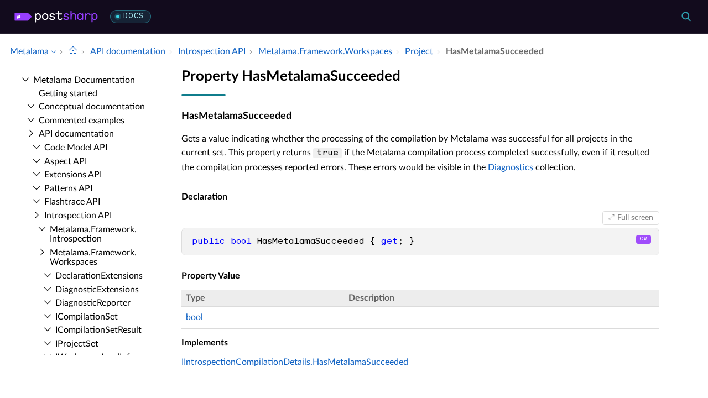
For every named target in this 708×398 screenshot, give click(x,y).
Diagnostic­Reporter (93, 302)
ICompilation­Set (86, 316)
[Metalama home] (56, 16)
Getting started (68, 93)
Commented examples (81, 120)
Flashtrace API (72, 201)
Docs (133, 16)
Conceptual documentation (92, 106)
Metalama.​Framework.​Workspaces (93, 257)
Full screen (635, 218)
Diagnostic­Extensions (97, 289)
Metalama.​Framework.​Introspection (93, 234)
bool (194, 317)
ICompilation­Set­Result (98, 330)
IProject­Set (76, 343)
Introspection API (78, 215)
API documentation (76, 133)
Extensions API (73, 174)
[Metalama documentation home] (73, 51)
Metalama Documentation (84, 80)
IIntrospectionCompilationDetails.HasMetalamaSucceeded (294, 362)
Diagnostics (510, 167)
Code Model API (75, 147)
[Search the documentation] (686, 17)
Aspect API (65, 161)
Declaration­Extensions (99, 275)
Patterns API (68, 188)
